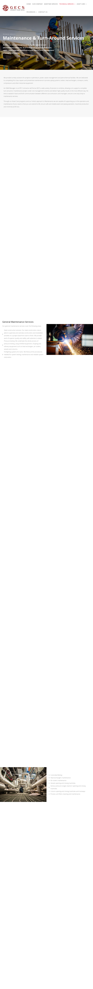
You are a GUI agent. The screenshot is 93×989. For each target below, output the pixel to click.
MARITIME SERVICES (51, 4)
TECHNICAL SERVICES (66, 4)
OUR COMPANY (37, 4)
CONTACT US (42, 12)
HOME (29, 4)
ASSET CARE (81, 4)
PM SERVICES (31, 12)
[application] (74, 4)
